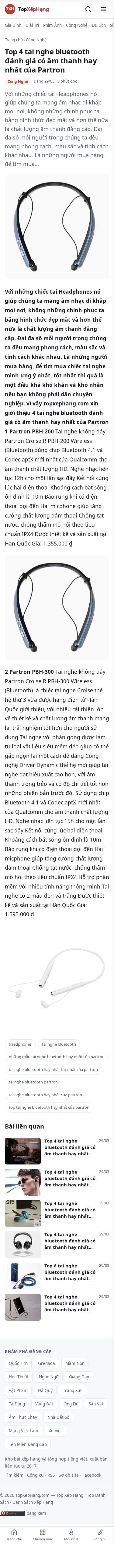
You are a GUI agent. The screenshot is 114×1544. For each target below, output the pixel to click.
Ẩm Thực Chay (23, 1417)
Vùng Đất (44, 1404)
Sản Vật (96, 1404)
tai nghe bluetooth (59, 1044)
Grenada (46, 1363)
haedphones (20, 1044)
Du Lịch (99, 25)
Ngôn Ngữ (49, 1377)
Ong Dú (71, 1404)
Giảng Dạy (79, 1377)
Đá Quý (45, 1390)
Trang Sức (72, 1390)
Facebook (91, 1475)
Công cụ (35, 1475)
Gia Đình (13, 25)
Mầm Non (75, 1363)
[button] (88, 9)
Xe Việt (55, 1430)
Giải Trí (32, 25)
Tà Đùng (17, 1404)
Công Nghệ (77, 25)
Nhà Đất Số (58, 1417)
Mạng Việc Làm (23, 1430)
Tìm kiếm (14, 1475)
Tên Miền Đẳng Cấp (28, 1444)
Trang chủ (14, 39)
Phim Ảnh (52, 25)
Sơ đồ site (69, 1475)
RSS (51, 1475)
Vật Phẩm (18, 1390)
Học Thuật (19, 1377)
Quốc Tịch (18, 1363)
